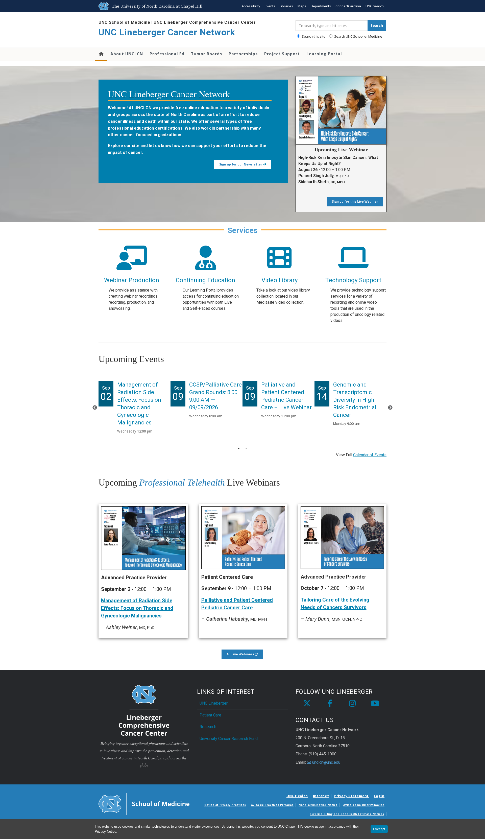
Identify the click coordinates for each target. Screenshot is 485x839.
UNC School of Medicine (124, 22)
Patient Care (210, 715)
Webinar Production (131, 280)
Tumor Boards (206, 54)
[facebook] (329, 704)
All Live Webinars (241, 654)
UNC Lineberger (214, 703)
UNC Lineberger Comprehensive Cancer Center (205, 22)
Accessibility (251, 6)
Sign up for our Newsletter (241, 164)
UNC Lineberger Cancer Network (167, 32)
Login (379, 796)
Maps (302, 6)
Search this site (313, 36)
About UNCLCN (126, 54)
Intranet (321, 796)
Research (208, 726)
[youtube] (375, 704)
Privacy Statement (351, 796)
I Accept (379, 829)
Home (101, 54)
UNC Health (297, 796)
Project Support (282, 54)
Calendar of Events (369, 454)
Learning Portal (324, 54)
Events (270, 6)
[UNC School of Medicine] (144, 803)
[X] (307, 704)
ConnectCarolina (348, 6)
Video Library (279, 280)
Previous (94, 407)
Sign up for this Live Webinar (355, 201)
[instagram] (352, 704)
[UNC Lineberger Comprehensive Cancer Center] (144, 710)
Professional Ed (167, 54)
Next (390, 407)
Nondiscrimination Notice (318, 805)
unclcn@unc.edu (326, 762)
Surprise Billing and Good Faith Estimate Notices (347, 814)
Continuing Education (205, 280)
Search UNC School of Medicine (357, 36)
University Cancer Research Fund (229, 738)
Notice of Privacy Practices (225, 805)
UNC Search (375, 6)
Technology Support (353, 280)
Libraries (286, 6)
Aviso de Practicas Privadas (272, 805)
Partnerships (243, 54)
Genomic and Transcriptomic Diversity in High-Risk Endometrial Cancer (354, 399)
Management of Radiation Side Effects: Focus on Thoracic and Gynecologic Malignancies (137, 608)
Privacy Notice (105, 831)
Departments (321, 6)
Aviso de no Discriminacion (363, 805)
